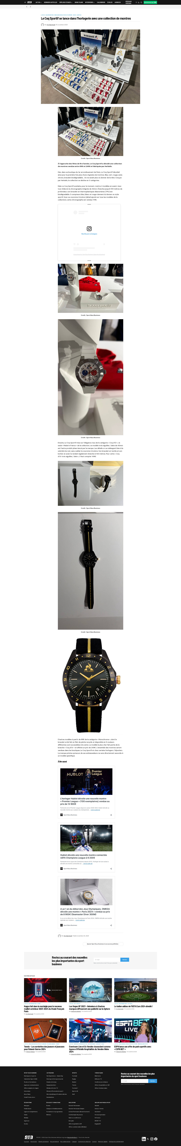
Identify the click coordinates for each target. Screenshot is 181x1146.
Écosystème (28, 1102)
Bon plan (71, 1121)
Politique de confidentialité (116, 1141)
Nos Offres (72, 1102)
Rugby (38, 1003)
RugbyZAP (98, 1124)
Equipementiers (50, 15)
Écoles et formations (30, 1082)
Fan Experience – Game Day (55, 1076)
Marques (26, 1105)
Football (130, 1003)
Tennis (57, 1044)
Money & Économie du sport (55, 1091)
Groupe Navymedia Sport (103, 1102)
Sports (74, 1073)
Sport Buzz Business (30, 1073)
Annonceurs (33, 1141)
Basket (74, 1082)
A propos (26, 1141)
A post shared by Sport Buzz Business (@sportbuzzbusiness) (89, 254)
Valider (124, 960)
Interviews (27, 1091)
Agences (26, 1121)
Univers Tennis (99, 1108)
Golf (73, 1094)
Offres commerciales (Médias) (77, 1127)
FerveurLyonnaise (100, 1114)
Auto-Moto (77, 1003)
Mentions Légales (102, 1141)
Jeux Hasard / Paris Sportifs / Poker (128, 1044)
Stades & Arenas (51, 1082)
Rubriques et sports (30, 1076)
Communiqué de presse (76, 1114)
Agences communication (31, 1085)
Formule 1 (75, 1088)
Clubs (25, 1114)
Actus (43, 15)
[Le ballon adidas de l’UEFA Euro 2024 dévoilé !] (135, 990)
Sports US (75, 1091)
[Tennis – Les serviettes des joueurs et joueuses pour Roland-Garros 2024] (45, 1030)
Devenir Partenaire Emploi (76, 1108)
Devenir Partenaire (74, 1105)
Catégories (50, 1073)
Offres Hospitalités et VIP (102, 1085)
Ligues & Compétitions (31, 1111)
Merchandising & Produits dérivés (63, 15)
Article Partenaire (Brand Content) (79, 1111)
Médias (26, 1118)
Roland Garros (51, 1044)
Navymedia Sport (72, 1137)
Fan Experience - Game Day (94, 1044)
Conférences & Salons (101, 1082)
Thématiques (99, 1073)
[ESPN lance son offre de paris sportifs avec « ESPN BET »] (135, 1030)
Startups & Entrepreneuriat (55, 1079)
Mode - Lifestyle (77, 15)
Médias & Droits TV (143, 1044)
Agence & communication (80, 1044)
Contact (94, 1141)
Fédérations (27, 1108)
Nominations (50, 1097)
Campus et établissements (54, 1108)
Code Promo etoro (29, 1097)
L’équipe (74, 1141)
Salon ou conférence (75, 1118)
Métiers (48, 1114)
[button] (25, 2)
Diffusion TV (98, 1079)
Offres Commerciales (101, 1088)
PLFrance (97, 1118)
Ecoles (26, 1124)
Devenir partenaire (43, 1141)
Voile (102, 1044)
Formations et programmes (54, 1111)
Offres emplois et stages (31, 1088)
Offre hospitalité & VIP (75, 1124)
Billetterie (98, 1076)
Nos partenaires (54, 1141)
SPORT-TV (98, 1121)
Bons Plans (27, 1094)
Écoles (48, 1105)
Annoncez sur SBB (150, 2)
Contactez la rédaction (84, 1141)
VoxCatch (97, 1111)
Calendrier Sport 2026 (30, 1079)
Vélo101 (97, 1105)
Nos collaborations (65, 1141)
